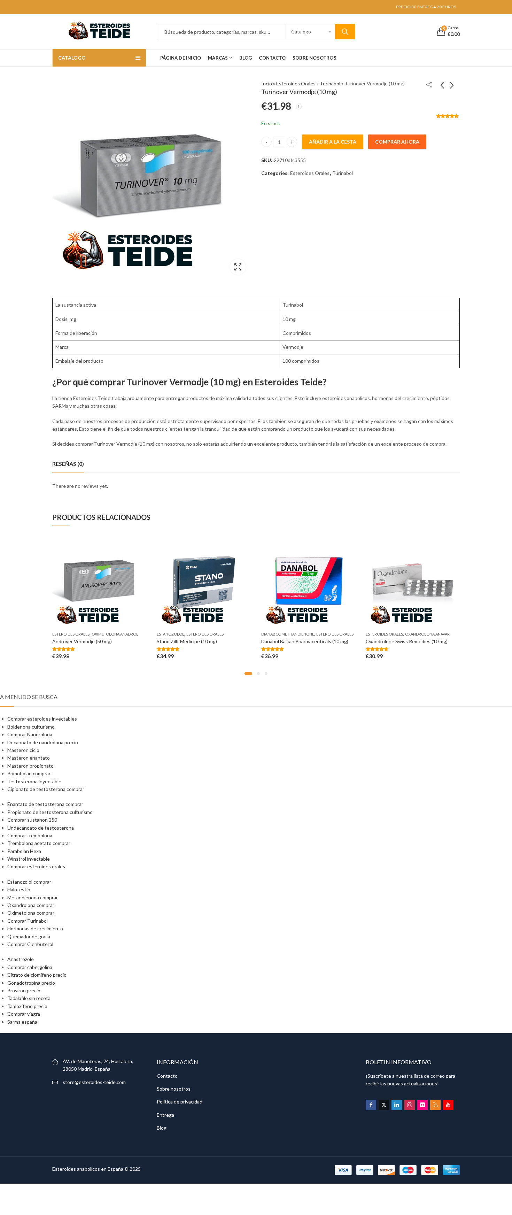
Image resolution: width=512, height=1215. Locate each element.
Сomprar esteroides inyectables (42, 719)
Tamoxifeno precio (27, 1006)
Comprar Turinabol (27, 921)
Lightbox (238, 267)
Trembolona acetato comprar (38, 843)
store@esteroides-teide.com (94, 1082)
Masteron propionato (30, 766)
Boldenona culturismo (31, 727)
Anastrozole (20, 959)
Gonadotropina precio (31, 983)
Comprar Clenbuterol (30, 944)
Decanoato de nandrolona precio (42, 742)
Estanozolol (170, 634)
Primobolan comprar (29, 773)
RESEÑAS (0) (68, 463)
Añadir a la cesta (332, 142)
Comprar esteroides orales (36, 866)
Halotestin (18, 889)
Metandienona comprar (32, 897)
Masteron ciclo (23, 750)
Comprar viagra (23, 1014)
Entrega (165, 1115)
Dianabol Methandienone (287, 634)
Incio (266, 83)
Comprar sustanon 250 (32, 820)
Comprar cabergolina (29, 967)
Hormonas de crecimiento (35, 928)
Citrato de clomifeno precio (37, 975)
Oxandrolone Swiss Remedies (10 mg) (407, 641)
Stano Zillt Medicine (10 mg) (187, 641)
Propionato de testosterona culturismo (50, 812)
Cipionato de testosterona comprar (45, 789)
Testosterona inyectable (34, 781)
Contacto (167, 1076)
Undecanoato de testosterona (40, 828)
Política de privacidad (179, 1102)
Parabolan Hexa (24, 851)
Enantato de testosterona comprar (45, 804)
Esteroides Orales (296, 83)
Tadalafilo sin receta (29, 998)
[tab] (68, 463)
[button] (248, 673)
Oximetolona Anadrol (115, 634)
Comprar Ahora (397, 142)
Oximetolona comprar (30, 913)
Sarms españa (22, 1022)
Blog (161, 1128)
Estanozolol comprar (29, 882)
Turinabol (330, 83)
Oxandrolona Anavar (427, 634)
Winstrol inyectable (28, 859)
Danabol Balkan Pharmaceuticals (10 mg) (304, 641)
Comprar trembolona (29, 835)
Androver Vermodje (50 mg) (82, 641)
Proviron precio (23, 990)
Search (345, 31)
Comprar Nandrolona (29, 734)
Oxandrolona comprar (30, 905)
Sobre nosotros (174, 1089)
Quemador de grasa (28, 936)
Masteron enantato (28, 758)
